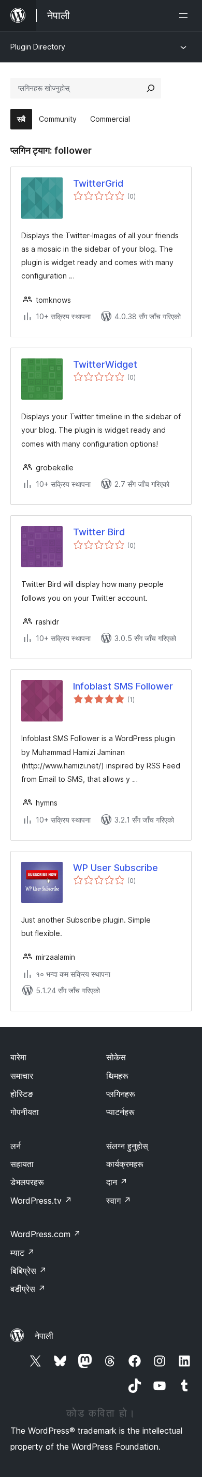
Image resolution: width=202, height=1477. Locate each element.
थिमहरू (117, 1076)
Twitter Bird (99, 532)
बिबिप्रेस (28, 1271)
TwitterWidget (105, 364)
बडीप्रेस (28, 1289)
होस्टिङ (21, 1094)
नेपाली (44, 1336)
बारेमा (18, 1057)
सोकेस (116, 1057)
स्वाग (118, 1200)
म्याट (22, 1253)
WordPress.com (45, 1234)
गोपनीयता (24, 1112)
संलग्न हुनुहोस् (127, 1146)
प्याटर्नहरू (120, 1112)
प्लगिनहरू (120, 1094)
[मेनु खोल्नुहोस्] (185, 15)
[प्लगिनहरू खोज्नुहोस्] (150, 88)
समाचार (21, 1076)
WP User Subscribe (115, 867)
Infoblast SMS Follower (123, 686)
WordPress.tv (41, 1200)
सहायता (22, 1164)
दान (116, 1182)
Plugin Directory (37, 46)
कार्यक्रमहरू (124, 1164)
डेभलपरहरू (27, 1182)
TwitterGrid (98, 183)
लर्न (15, 1146)
